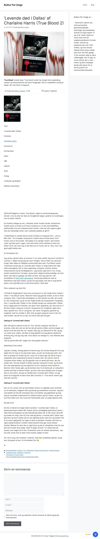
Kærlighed (30, 450)
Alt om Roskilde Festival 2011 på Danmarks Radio (22, 457)
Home (85, 5)
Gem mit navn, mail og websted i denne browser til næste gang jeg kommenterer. (32, 516)
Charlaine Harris (10, 141)
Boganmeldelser (11, 450)
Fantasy (20, 450)
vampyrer (27, 452)
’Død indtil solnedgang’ (24, 278)
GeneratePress (63, 536)
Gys (24, 450)
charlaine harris (11, 452)
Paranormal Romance (41, 450)
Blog (92, 5)
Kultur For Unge (13, 4)
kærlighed (20, 452)
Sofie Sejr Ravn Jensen (16, 91)
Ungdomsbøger (54, 450)
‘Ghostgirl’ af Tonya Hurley (14, 455)
